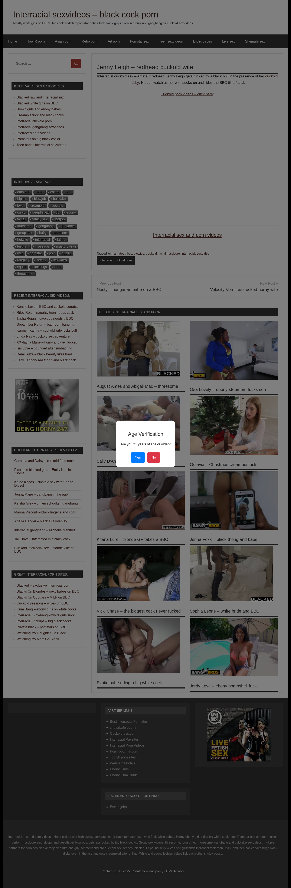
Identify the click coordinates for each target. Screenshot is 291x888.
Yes (138, 457)
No (153, 457)
